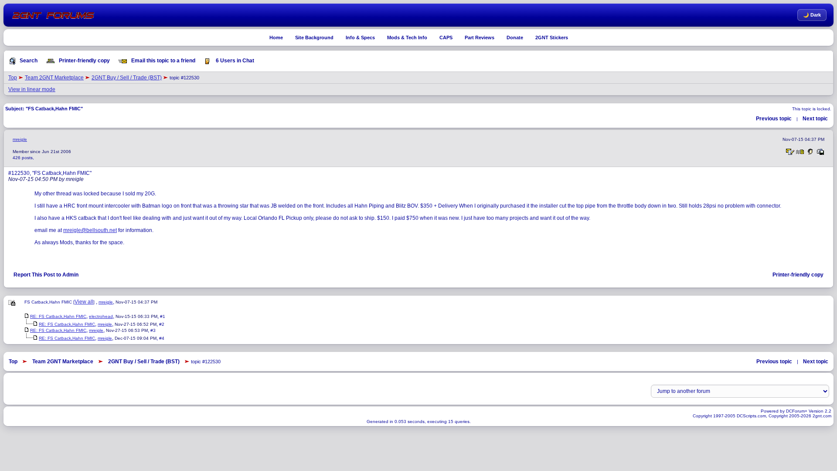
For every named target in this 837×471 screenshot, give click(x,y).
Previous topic (774, 119)
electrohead (101, 316)
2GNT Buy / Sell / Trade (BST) (127, 78)
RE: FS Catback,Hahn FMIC (58, 316)
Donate (515, 37)
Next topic (815, 119)
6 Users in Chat (234, 61)
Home (276, 37)
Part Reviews (479, 37)
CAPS (446, 37)
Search (27, 61)
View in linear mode (31, 89)
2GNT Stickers (551, 37)
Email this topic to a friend (162, 61)
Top (12, 78)
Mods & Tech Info (407, 37)
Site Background (314, 37)
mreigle (20, 139)
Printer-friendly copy (84, 61)
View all (84, 302)
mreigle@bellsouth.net (90, 230)
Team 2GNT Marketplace (54, 78)
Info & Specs (360, 37)
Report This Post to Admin (46, 275)
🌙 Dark (812, 14)
